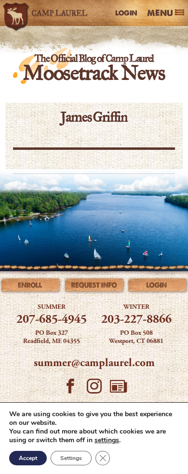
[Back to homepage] (47, 13)
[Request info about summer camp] (94, 287)
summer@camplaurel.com (94, 363)
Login (126, 13)
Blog (118, 389)
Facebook (70, 389)
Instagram (94, 389)
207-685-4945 (51, 320)
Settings (71, 458)
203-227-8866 (136, 320)
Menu (160, 13)
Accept (28, 458)
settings (106, 440)
